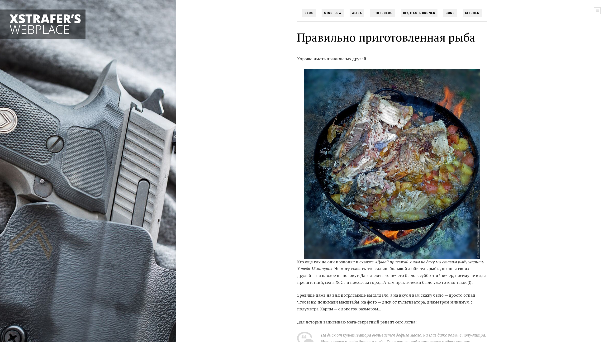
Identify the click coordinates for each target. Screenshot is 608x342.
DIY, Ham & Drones (419, 13)
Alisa (357, 13)
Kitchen (472, 13)
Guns (450, 13)
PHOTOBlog (382, 13)
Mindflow (333, 13)
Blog (309, 13)
